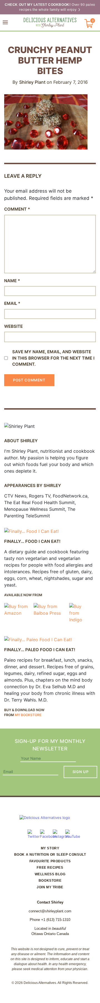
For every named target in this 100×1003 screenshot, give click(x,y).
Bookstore (50, 880)
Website (13, 326)
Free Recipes (50, 868)
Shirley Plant (33, 82)
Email (12, 303)
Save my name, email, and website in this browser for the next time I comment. (53, 358)
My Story (50, 848)
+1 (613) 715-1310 (55, 920)
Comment (17, 209)
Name (12, 280)
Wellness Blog (50, 874)
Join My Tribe (50, 887)
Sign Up (80, 771)
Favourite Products (50, 861)
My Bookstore (28, 715)
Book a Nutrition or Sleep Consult (50, 855)
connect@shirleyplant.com (50, 911)
